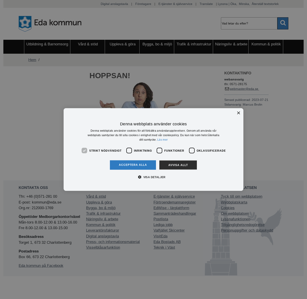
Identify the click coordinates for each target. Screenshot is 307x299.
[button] (153, 177)
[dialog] (153, 149)
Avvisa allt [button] (178, 165)
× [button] (238, 113)
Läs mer (162, 139)
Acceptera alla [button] (133, 164)
